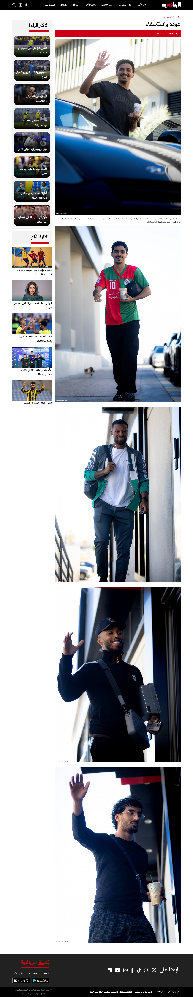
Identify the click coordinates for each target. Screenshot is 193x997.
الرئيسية (178, 17)
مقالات (75, 5)
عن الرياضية (147, 991)
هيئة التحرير (137, 991)
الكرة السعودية (125, 5)
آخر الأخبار (141, 5)
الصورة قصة (49, 5)
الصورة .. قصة (167, 17)
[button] (20, 5)
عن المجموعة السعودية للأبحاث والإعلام (103, 991)
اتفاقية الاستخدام (125, 991)
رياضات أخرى (90, 5)
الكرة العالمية (107, 5)
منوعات (63, 5)
